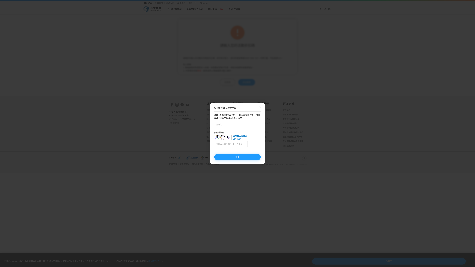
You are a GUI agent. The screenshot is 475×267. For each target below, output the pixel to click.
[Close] (260, 107)
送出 (237, 157)
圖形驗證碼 (219, 132)
